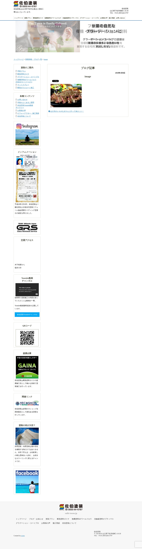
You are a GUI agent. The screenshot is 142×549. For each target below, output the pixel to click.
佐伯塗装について (24, 116)
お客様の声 (103, 18)
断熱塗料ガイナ (38, 18)
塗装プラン (28, 18)
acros (23, 536)
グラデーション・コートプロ (89, 18)
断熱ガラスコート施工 (25, 88)
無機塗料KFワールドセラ (53, 18)
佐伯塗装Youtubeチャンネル (27, 314)
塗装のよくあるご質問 (25, 102)
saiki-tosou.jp (71, 513)
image (46, 59)
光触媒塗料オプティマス (71, 18)
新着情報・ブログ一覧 (33, 59)
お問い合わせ (120, 18)
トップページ (18, 18)
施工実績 (112, 18)
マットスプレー (23, 85)
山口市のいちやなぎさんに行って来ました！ (67, 111)
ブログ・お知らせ (36, 519)
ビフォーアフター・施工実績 (28, 113)
